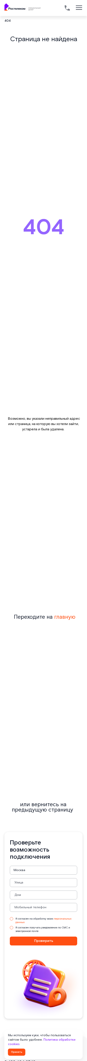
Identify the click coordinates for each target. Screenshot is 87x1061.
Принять (16, 1052)
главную (64, 617)
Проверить (43, 941)
